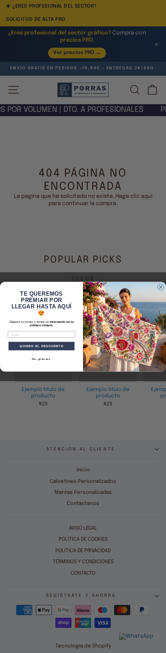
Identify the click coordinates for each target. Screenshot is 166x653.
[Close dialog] (160, 287)
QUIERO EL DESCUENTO (41, 346)
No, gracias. (42, 358)
